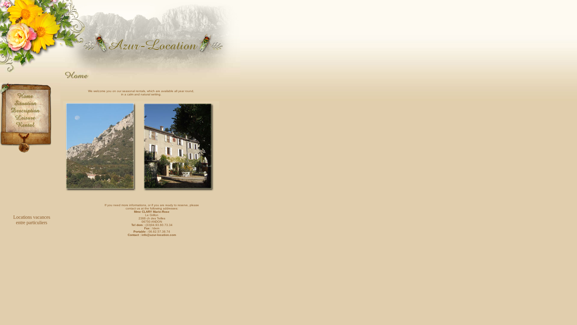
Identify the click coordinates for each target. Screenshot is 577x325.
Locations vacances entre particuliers (31, 220)
